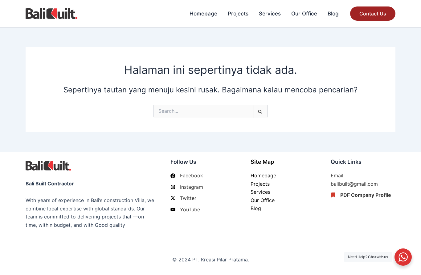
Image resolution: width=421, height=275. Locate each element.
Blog (333, 14)
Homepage (203, 14)
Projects (238, 14)
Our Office (304, 14)
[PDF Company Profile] (361, 195)
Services (270, 14)
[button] (372, 13)
